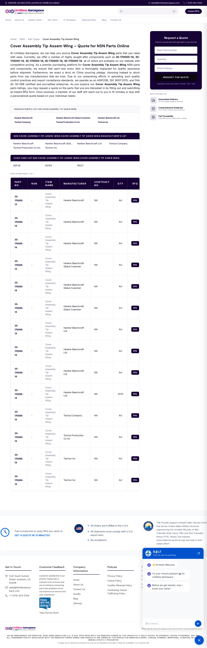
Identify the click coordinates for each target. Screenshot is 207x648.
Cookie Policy (114, 580)
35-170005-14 (19, 200)
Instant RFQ (193, 11)
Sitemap (77, 603)
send (198, 623)
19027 (80, 165)
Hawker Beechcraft (23, 118)
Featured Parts (89, 20)
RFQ (135, 200)
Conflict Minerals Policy (119, 585)
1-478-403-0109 (194, 3)
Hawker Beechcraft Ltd (109, 118)
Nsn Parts (52, 20)
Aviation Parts (35, 20)
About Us (19, 20)
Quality (77, 594)
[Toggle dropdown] (43, 20)
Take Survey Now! (49, 612)
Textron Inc (103, 122)
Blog (104, 20)
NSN (22, 39)
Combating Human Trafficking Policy (117, 592)
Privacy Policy (114, 576)
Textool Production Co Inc (68, 122)
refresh (198, 553)
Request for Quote (176, 77)
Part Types (33, 39)
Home (8, 20)
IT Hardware (70, 20)
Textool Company (22, 122)
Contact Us (115, 20)
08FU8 (16, 165)
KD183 (48, 165)
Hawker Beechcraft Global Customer (73, 118)
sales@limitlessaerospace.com (165, 3)
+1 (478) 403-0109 (19, 595)
